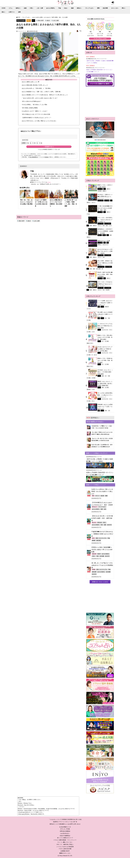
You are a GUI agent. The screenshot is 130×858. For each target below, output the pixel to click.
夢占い (124, 8)
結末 (105, 509)
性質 (109, 375)
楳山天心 (94, 522)
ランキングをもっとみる (100, 38)
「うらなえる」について (54, 819)
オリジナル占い (102, 506)
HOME (3, 8)
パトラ (110, 225)
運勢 (98, 8)
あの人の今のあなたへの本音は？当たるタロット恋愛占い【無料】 (105, 251)
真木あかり (94, 506)
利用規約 (46, 157)
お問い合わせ (76, 824)
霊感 (106, 410)
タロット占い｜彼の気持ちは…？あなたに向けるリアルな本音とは (105, 219)
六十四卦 (93, 377)
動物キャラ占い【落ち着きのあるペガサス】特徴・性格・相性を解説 (105, 337)
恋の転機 (102, 556)
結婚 (25, 8)
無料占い (18, 8)
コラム (10, 8)
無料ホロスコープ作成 (104, 240)
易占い (3, 12)
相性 (111, 235)
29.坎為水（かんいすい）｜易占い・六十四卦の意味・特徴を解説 (105, 372)
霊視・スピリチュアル (101, 538)
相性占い (79, 8)
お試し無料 (56, 20)
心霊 (109, 410)
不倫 (59, 8)
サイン (110, 329)
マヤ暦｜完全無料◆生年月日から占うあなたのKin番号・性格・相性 (105, 208)
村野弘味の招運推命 (65, 831)
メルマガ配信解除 (59, 824)
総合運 (102, 495)
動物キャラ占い (90, 343)
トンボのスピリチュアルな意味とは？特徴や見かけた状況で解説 (105, 325)
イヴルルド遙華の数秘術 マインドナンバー (65, 840)
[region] (100, 131)
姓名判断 (105, 8)
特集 (108, 242)
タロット (93, 202)
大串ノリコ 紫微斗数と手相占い (65, 844)
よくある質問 (69, 824)
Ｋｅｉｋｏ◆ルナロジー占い (65, 842)
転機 (106, 495)
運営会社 (52, 824)
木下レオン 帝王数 (65, 829)
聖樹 (93, 495)
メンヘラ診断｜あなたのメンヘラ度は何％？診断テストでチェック (105, 302)
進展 (107, 225)
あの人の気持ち (50, 8)
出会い (66, 8)
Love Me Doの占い (65, 833)
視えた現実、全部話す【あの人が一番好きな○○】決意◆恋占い (105, 262)
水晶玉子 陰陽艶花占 (65, 835)
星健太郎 (94, 553)
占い (33, 20)
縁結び (48, 20)
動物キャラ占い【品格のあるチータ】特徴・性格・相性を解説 (105, 360)
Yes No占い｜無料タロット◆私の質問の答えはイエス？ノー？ (99, 133)
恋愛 (91, 225)
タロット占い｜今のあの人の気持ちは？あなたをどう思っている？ (105, 284)
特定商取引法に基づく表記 (75, 819)
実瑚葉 (93, 569)
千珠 (80, 31)
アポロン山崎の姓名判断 (65, 848)
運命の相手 (41, 20)
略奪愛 (93, 540)
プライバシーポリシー (64, 821)
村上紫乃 (107, 289)
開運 (103, 375)
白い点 (95, 354)
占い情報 (88, 320)
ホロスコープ (105, 244)
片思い (31, 8)
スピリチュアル (105, 329)
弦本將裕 (99, 190)
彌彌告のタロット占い (65, 853)
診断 (19, 12)
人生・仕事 (40, 8)
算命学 (99, 553)
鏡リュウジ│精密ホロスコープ (65, 837)
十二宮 (93, 389)
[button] (100, 130)
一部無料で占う (49, 147)
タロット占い (115, 8)
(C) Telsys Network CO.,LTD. (65, 855)
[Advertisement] (100, 101)
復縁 (72, 8)
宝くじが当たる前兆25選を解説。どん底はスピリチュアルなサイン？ (105, 395)
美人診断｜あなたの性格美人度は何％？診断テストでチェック (105, 314)
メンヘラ (88, 308)
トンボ (93, 331)
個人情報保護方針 (34, 157)
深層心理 (107, 306)
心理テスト (12, 12)
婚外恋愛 (98, 540)
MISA (93, 538)
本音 (104, 225)
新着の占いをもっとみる (100, 581)
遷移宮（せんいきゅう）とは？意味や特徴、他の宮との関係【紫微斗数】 (105, 383)
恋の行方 (109, 524)
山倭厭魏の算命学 (65, 851)
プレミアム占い (89, 8)
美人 (106, 318)
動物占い (104, 190)
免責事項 (55, 821)
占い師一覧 (74, 821)
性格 (109, 318)
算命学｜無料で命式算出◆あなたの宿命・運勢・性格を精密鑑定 (105, 274)
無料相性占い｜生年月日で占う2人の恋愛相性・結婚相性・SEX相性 (105, 231)
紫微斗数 (88, 389)
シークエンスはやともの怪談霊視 (65, 846)
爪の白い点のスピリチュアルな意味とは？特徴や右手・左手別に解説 (105, 348)
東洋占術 (99, 522)
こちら (49, 182)
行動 (97, 556)
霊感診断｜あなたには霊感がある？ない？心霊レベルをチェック (105, 406)
